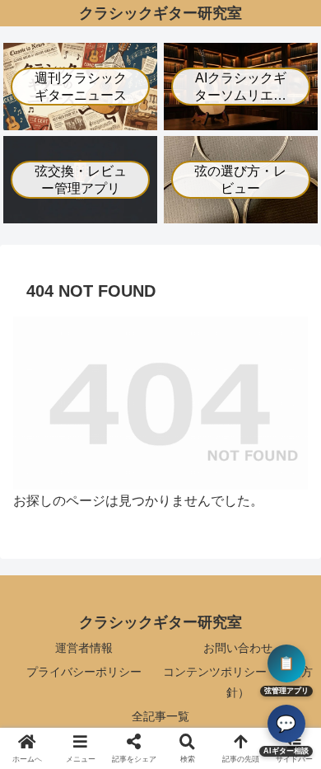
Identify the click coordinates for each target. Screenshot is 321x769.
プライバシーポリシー (84, 671)
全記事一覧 (160, 716)
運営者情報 (84, 647)
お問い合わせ (237, 647)
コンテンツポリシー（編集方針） (238, 682)
